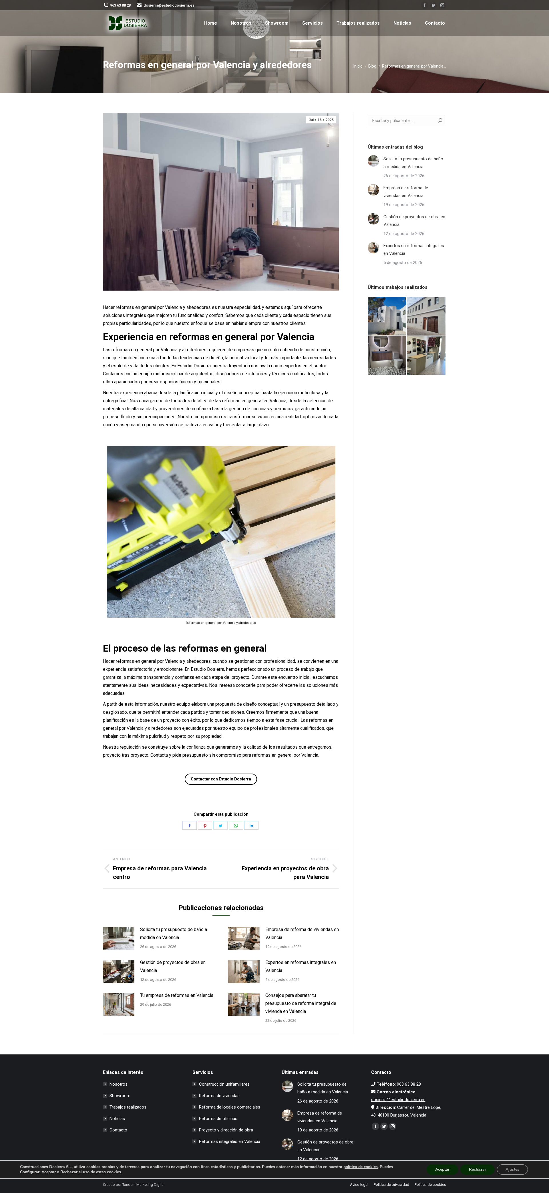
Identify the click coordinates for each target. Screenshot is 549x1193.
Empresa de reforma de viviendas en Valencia (302, 933)
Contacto (118, 1130)
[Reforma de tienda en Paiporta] (426, 355)
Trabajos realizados (128, 1107)
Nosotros (119, 1084)
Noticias (117, 1118)
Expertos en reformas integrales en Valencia (300, 966)
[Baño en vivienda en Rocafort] (387, 355)
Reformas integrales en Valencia (229, 1141)
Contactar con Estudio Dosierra (221, 779)
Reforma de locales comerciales (229, 1107)
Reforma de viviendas (219, 1095)
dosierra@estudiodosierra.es (169, 5)
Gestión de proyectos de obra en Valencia (173, 966)
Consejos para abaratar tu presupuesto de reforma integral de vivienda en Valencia (300, 1003)
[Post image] (118, 938)
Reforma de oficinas (218, 1118)
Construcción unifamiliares (224, 1084)
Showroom (120, 1095)
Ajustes (512, 1169)
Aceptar (442, 1169)
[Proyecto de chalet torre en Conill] (387, 316)
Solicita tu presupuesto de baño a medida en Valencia (173, 933)
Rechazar (477, 1169)
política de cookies (360, 1167)
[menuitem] (210, 23)
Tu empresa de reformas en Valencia (176, 995)
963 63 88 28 (120, 5)
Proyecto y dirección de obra (226, 1130)
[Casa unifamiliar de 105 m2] (426, 316)
